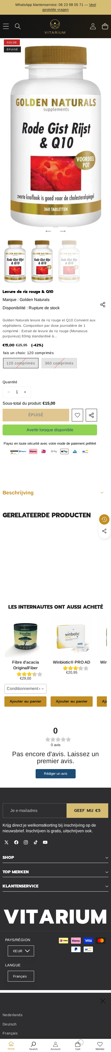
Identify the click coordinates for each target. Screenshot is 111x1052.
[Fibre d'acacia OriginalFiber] (25, 636)
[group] (15, 262)
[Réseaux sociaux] (104, 531)
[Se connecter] (93, 26)
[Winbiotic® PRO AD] (72, 636)
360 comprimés (61, 364)
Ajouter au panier (25, 701)
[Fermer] (102, 1001)
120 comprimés (22, 364)
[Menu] (6, 26)
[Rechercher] (18, 26)
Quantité (10, 382)
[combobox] (25, 689)
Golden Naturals (35, 299)
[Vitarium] (55, 26)
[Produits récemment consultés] (104, 519)
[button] (105, 26)
